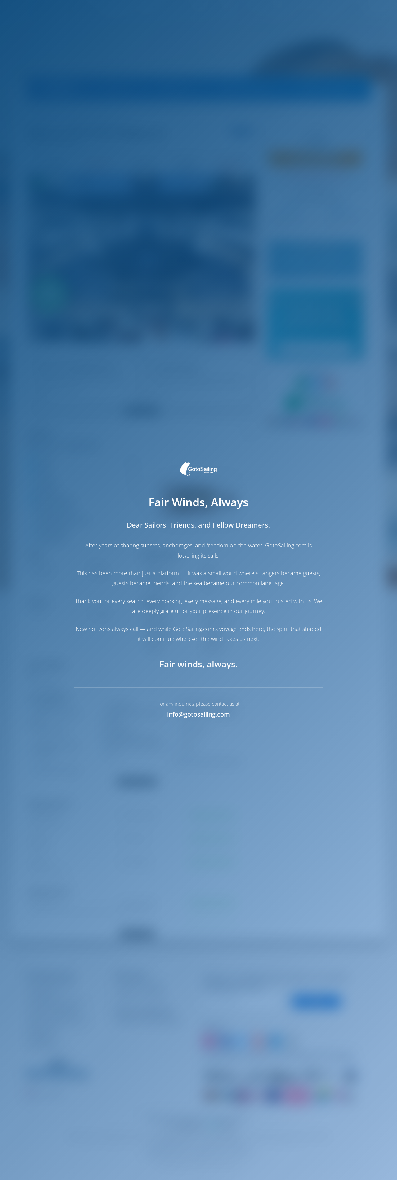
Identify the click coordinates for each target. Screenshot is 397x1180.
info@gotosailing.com (198, 714)
